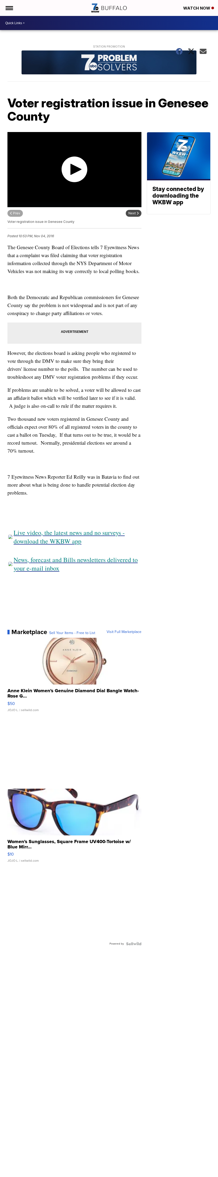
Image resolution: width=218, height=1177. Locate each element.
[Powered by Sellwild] (133, 944)
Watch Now (197, 8)
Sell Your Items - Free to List (72, 633)
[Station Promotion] (109, 63)
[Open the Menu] (9, 8)
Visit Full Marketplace (124, 632)
